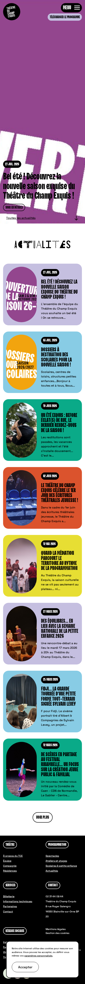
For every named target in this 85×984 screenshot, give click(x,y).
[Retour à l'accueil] (11, 11)
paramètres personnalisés (38, 955)
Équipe (7, 861)
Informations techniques (17, 901)
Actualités (52, 870)
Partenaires (10, 906)
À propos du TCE (13, 856)
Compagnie (10, 865)
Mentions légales (56, 929)
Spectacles (52, 856)
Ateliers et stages (56, 861)
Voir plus (42, 817)
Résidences (10, 870)
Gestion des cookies (57, 933)
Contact (8, 911)
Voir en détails (14, 207)
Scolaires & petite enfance (61, 865)
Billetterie (8, 896)
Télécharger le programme (65, 17)
